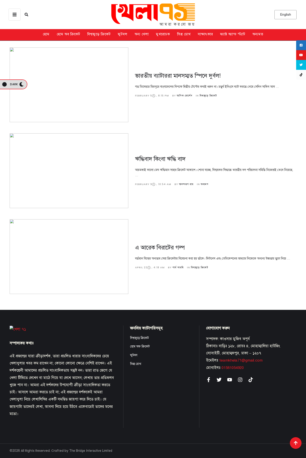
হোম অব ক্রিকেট (68, 34)
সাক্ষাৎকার (205, 34)
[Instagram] (240, 379)
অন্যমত (257, 34)
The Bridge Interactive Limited (90, 451)
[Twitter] (219, 379)
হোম (46, 34)
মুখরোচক (163, 34)
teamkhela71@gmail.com (241, 360)
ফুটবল (122, 34)
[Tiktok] (250, 379)
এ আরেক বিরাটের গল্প (160, 247)
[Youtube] (229, 379)
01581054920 (233, 367)
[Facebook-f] (208, 379)
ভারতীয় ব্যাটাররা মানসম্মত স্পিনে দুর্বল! (178, 75)
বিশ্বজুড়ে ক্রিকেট (99, 34)
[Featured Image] (69, 84)
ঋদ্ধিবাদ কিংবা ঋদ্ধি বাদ (160, 158)
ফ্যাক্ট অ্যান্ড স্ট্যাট (232, 34)
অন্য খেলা (142, 34)
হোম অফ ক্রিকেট (140, 346)
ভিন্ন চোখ (184, 34)
